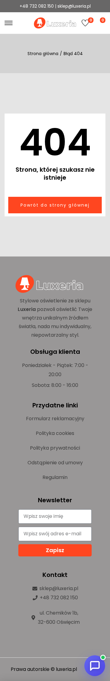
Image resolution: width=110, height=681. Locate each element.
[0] (85, 23)
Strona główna (43, 54)
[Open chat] (94, 665)
